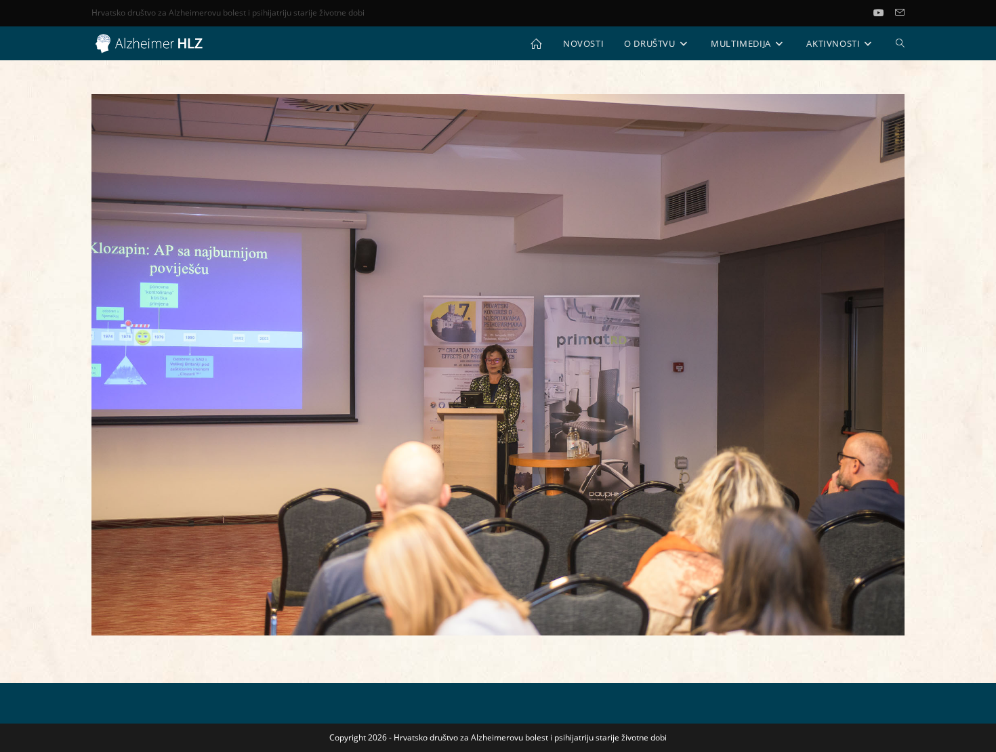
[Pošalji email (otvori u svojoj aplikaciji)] (900, 13)
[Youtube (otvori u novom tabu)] (884, 13)
